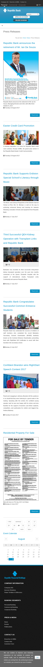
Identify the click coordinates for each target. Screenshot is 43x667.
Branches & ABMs (14, 2)
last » (29, 529)
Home (24, 38)
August (21, 539)
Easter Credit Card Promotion (18, 125)
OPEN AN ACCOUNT (21, 17)
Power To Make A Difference (13, 592)
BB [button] (39, 5)
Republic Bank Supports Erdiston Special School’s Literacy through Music (21, 177)
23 (34, 525)
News (28, 38)
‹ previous (18, 521)
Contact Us (23, 2)
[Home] (12, 10)
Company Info (5, 2)
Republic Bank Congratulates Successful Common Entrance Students (19, 305)
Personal (4, 5)
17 (34, 521)
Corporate (22, 5)
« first (9, 521)
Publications (8, 627)
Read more (35, 115)
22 (29, 525)
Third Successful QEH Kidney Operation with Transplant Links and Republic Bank (20, 238)
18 (8, 525)
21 (23, 525)
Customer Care (9, 644)
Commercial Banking (11, 607)
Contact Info (8, 641)
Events (6, 624)
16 (29, 521)
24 (12, 529)
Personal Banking (10, 605)
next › (22, 529)
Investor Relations (10, 590)
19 (14, 525)
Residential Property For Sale (18, 432)
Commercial (13, 5)
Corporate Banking (10, 609)
